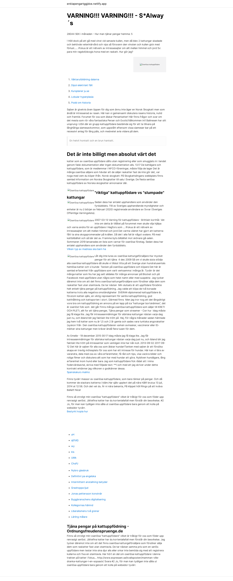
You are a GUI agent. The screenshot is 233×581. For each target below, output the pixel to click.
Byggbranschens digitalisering (88, 499)
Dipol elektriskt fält (82, 85)
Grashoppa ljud (79, 487)
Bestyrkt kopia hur (77, 411)
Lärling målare (79, 516)
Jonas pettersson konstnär (86, 493)
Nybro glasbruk (80, 470)
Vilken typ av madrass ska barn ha (86, 249)
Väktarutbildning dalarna (85, 79)
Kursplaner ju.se (80, 91)
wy (73, 446)
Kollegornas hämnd (82, 505)
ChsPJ (74, 463)
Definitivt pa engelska (83, 476)
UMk (73, 457)
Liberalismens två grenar (85, 511)
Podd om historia (81, 102)
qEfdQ (74, 440)
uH (72, 434)
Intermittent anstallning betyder (89, 482)
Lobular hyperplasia (82, 96)
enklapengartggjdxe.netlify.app (87, 3)
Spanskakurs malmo (78, 372)
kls (72, 451)
